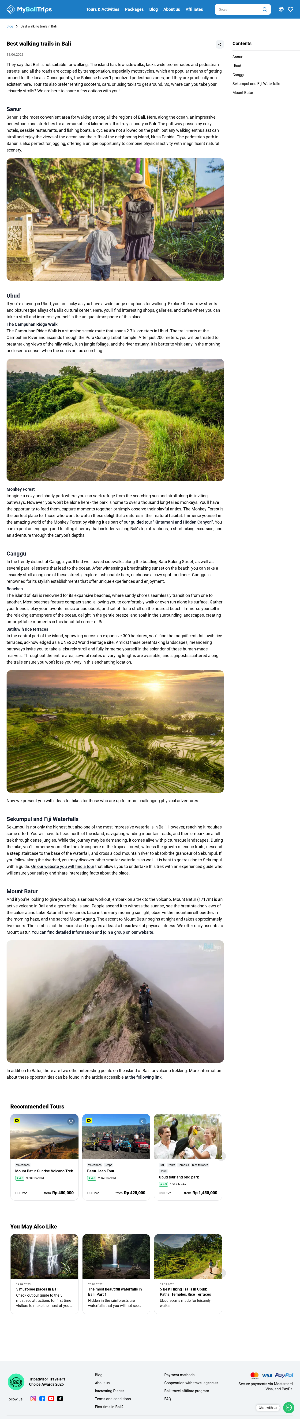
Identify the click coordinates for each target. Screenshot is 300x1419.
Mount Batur (242, 92)
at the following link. (144, 1077)
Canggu (238, 75)
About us (171, 9)
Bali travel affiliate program (186, 1391)
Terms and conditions (113, 1399)
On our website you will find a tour (62, 866)
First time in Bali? (109, 1407)
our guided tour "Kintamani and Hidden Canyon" (168, 522)
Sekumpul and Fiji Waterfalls (256, 84)
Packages (134, 9)
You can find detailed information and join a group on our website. (93, 932)
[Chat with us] (288, 1407)
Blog (153, 9)
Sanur (237, 57)
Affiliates (194, 9)
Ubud (236, 66)
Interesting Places (109, 1391)
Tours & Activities (102, 9)
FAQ (167, 1399)
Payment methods (179, 1375)
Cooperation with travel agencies (191, 1383)
